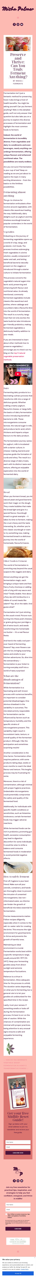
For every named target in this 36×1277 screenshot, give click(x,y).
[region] (18, 1267)
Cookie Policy (25, 1269)
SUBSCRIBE (18, 1229)
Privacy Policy (8, 1223)
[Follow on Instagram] (18, 24)
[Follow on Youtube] (21, 24)
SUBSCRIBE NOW (18, 1153)
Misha (19, 81)
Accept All (18, 1273)
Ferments (18, 84)
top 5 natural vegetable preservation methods (14, 356)
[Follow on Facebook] (14, 24)
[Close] (34, 1257)
